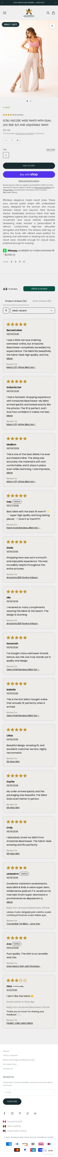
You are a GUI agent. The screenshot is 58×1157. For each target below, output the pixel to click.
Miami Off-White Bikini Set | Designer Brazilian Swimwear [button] (21, 367)
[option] (29, 1121)
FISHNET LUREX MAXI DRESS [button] (20, 1023)
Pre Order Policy (10, 1064)
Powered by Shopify (45, 1137)
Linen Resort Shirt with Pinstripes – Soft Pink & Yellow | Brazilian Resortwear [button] (24, 966)
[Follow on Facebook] (4, 1113)
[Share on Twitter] (15, 262)
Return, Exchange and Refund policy (19, 1060)
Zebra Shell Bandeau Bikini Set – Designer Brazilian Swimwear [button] (23, 669)
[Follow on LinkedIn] (35, 1113)
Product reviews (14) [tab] (16, 301)
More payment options (29, 181)
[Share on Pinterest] (20, 262)
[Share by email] (24, 262)
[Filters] (6, 311)
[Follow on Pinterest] (19, 1113)
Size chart (50, 149)
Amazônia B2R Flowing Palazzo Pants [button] (22, 577)
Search (6, 1051)
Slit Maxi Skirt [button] (13, 761)
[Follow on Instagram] (12, 1113)
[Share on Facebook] (11, 262)
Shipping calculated (24, 133)
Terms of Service (10, 1055)
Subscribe (12, 1101)
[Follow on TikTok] (27, 1113)
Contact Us (8, 1068)
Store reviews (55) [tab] (42, 301)
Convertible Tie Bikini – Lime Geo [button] (23, 923)
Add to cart (29, 165)
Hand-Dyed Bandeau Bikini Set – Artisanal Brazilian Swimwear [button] (23, 527)
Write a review (39, 288)
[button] (9, 115)
